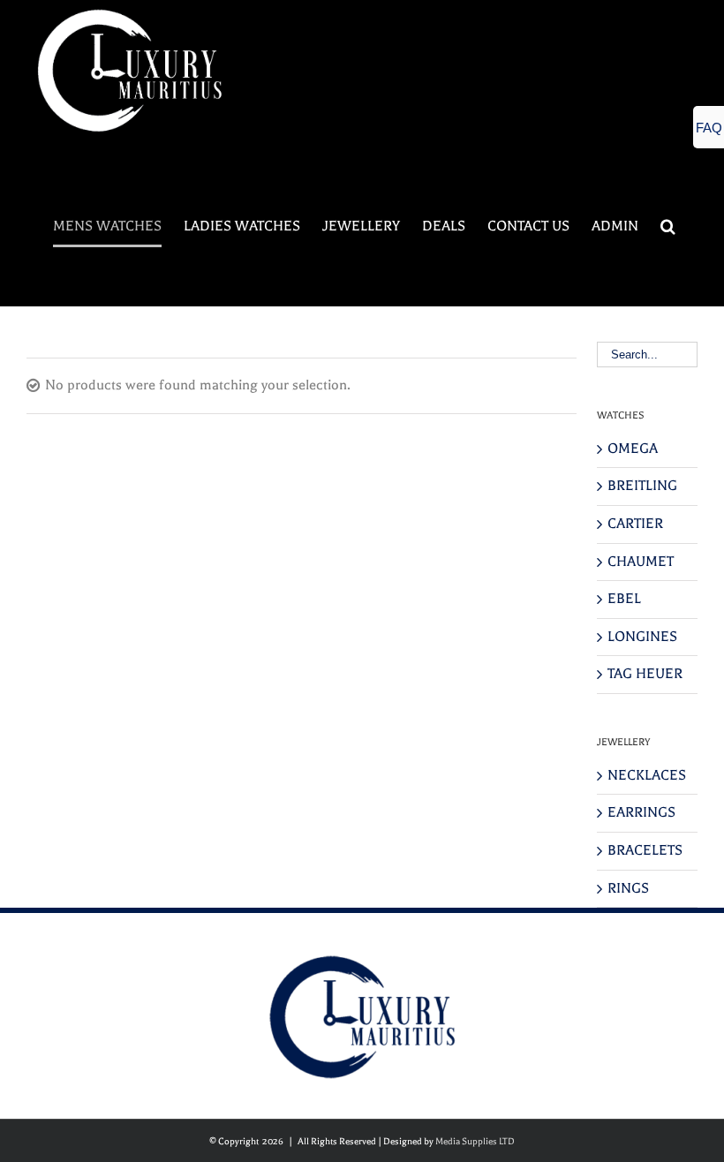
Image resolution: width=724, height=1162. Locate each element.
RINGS (628, 888)
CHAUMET (640, 562)
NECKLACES (646, 775)
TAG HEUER (645, 674)
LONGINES (642, 637)
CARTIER (635, 524)
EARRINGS (641, 812)
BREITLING (642, 486)
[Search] (667, 226)
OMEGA (632, 448)
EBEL (624, 599)
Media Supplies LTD (475, 1141)
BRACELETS (645, 850)
